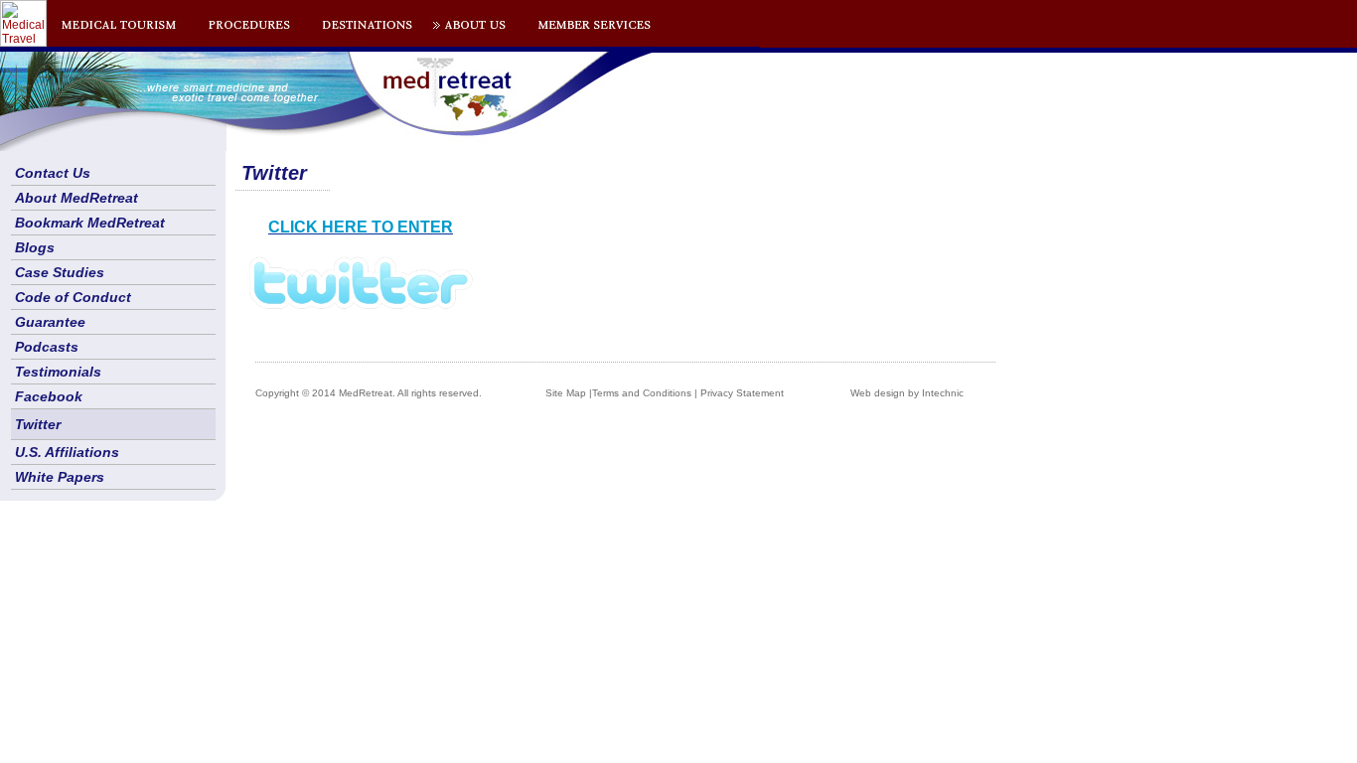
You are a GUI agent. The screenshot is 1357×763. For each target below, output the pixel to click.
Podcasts (46, 347)
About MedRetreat (76, 198)
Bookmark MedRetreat (90, 222)
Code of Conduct (73, 297)
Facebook (48, 396)
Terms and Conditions (641, 392)
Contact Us (52, 173)
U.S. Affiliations (67, 452)
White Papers (59, 477)
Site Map (565, 392)
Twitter (38, 424)
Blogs (35, 247)
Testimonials (58, 372)
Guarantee (50, 322)
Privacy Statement (742, 392)
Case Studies (59, 272)
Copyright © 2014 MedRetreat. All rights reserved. (368, 392)
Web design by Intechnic (907, 392)
